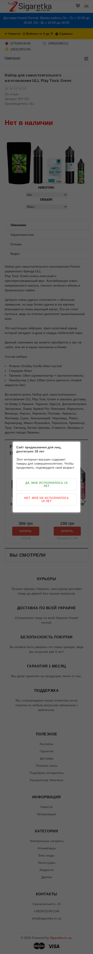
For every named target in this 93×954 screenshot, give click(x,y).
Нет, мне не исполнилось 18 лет (46, 499)
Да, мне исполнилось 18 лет (47, 484)
